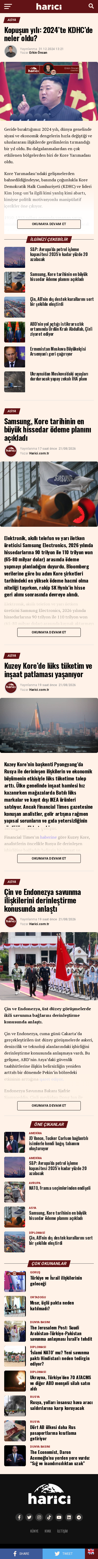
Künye (34, 1531)
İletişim (62, 1531)
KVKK (48, 1531)
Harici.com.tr (39, 453)
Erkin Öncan (38, 53)
